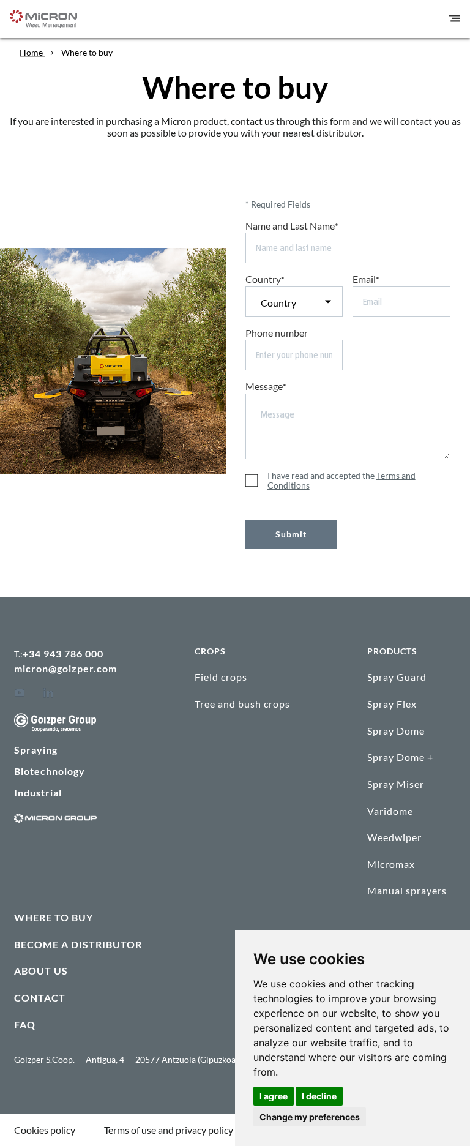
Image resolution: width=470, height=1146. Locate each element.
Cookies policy (44, 1130)
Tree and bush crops (242, 704)
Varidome (390, 811)
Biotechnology (49, 771)
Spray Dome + (400, 757)
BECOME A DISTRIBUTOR (78, 944)
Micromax (391, 864)
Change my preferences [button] (309, 1117)
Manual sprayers (407, 890)
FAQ (24, 1024)
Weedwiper (394, 837)
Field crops (221, 677)
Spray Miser (395, 784)
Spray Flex (392, 704)
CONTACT (39, 997)
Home (32, 52)
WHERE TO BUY (53, 917)
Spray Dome (396, 730)
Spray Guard (397, 677)
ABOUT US (41, 970)
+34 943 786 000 (63, 653)
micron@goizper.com (65, 668)
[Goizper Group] (55, 728)
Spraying (36, 749)
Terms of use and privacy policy (168, 1130)
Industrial (38, 792)
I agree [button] (273, 1096)
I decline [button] (319, 1096)
